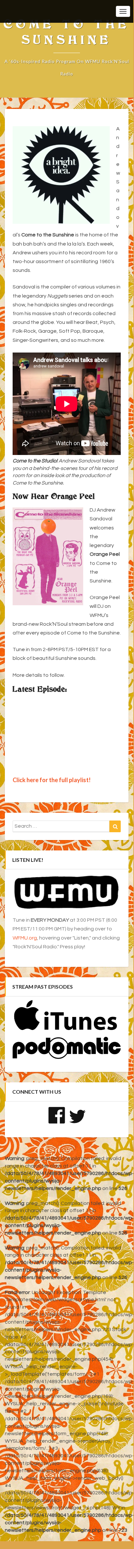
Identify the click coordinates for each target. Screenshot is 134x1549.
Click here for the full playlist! (52, 779)
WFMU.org (25, 938)
